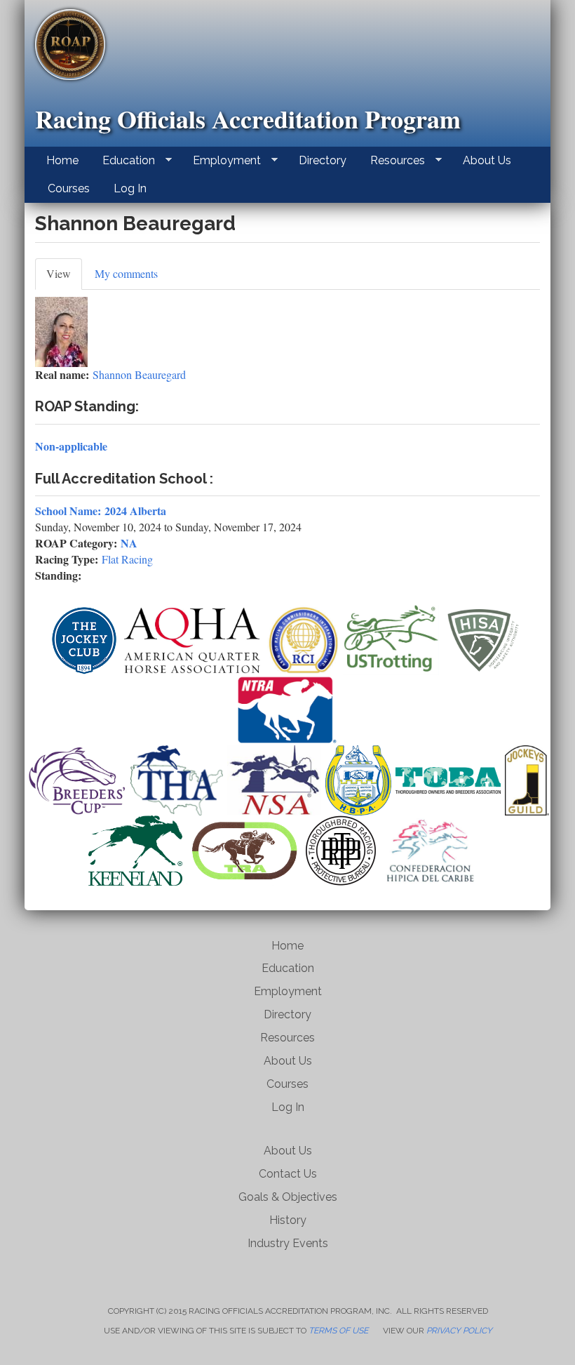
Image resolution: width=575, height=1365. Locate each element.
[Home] (75, 44)
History (287, 1220)
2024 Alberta (135, 510)
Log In (130, 188)
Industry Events (288, 1243)
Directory (322, 160)
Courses (69, 188)
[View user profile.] (287, 332)
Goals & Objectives (287, 1197)
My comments (126, 273)
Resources (392, 161)
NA (129, 543)
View (64, 278)
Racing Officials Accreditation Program (248, 118)
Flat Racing (127, 559)
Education (123, 161)
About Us (487, 160)
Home (62, 160)
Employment (221, 161)
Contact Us (288, 1173)
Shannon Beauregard (139, 374)
